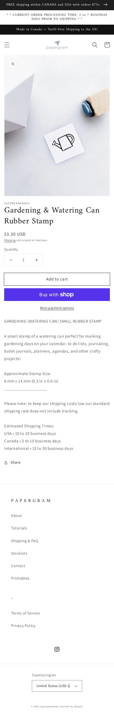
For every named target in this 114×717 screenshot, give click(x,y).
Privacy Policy (23, 625)
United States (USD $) (53, 685)
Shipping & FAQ (24, 540)
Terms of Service (25, 613)
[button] (7, 45)
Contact (18, 565)
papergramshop (49, 706)
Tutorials (19, 527)
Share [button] (16, 462)
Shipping (10, 240)
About (16, 515)
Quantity (11, 249)
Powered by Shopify (71, 706)
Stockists (19, 553)
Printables (20, 578)
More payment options (57, 308)
